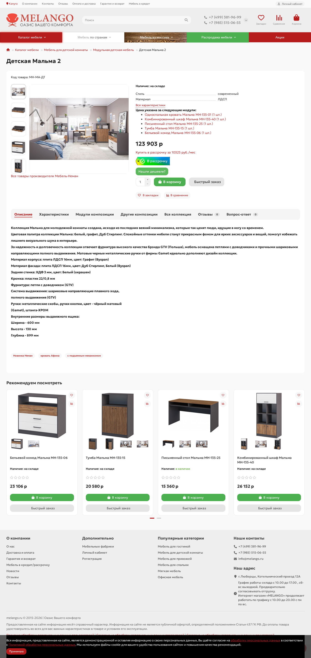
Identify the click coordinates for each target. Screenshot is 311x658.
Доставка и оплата (20, 553)
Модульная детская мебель (113, 50)
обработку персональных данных (255, 640)
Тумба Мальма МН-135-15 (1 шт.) (169, 128)
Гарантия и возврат (112, 3)
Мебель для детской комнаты (66, 50)
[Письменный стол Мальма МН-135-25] (193, 415)
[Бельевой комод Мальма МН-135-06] (42, 415)
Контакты (48, 3)
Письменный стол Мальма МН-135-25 (190, 458)
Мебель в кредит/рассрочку (28, 565)
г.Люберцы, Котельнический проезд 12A (269, 576)
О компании (29, 3)
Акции (279, 37)
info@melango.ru (250, 559)
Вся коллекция (177, 214)
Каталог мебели (27, 50)
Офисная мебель (170, 577)
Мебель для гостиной (174, 546)
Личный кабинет (94, 553)
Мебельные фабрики (98, 546)
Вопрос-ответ (241, 214)
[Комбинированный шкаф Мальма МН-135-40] (269, 415)
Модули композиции (95, 214)
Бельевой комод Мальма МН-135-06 (39, 458)
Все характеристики (150, 105)
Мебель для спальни (173, 565)
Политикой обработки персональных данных (42, 645)
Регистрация (92, 559)
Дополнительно (98, 538)
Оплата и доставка (84, 3)
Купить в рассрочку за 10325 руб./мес (165, 152)
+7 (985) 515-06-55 (225, 22)
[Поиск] (186, 20)
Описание (23, 214)
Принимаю (16, 651)
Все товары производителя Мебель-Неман (44, 176)
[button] (18, 84)
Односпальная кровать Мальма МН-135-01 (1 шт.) (183, 115)
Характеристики (54, 214)
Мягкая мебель (169, 571)
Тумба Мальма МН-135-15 (105, 458)
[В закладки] (71, 395)
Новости (12, 571)
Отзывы (63, 3)
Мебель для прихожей (175, 559)
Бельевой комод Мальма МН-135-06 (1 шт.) (178, 133)
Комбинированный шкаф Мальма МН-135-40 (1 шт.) (185, 119)
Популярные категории (181, 538)
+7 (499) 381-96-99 (225, 17)
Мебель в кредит (139, 3)
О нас (10, 546)
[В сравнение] (71, 403)
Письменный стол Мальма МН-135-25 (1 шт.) (179, 124)
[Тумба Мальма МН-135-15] (118, 415)
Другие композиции (139, 214)
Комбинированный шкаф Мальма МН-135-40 (264, 460)
